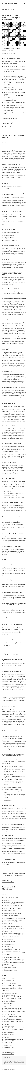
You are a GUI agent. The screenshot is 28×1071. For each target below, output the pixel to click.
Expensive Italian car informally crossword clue (13, 1061)
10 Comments (10, 1063)
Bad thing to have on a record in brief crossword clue (13, 1058)
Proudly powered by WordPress (8, 1069)
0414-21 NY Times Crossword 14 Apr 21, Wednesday (11, 17)
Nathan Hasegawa (16, 1057)
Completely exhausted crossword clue (11, 1060)
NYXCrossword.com (9, 3)
